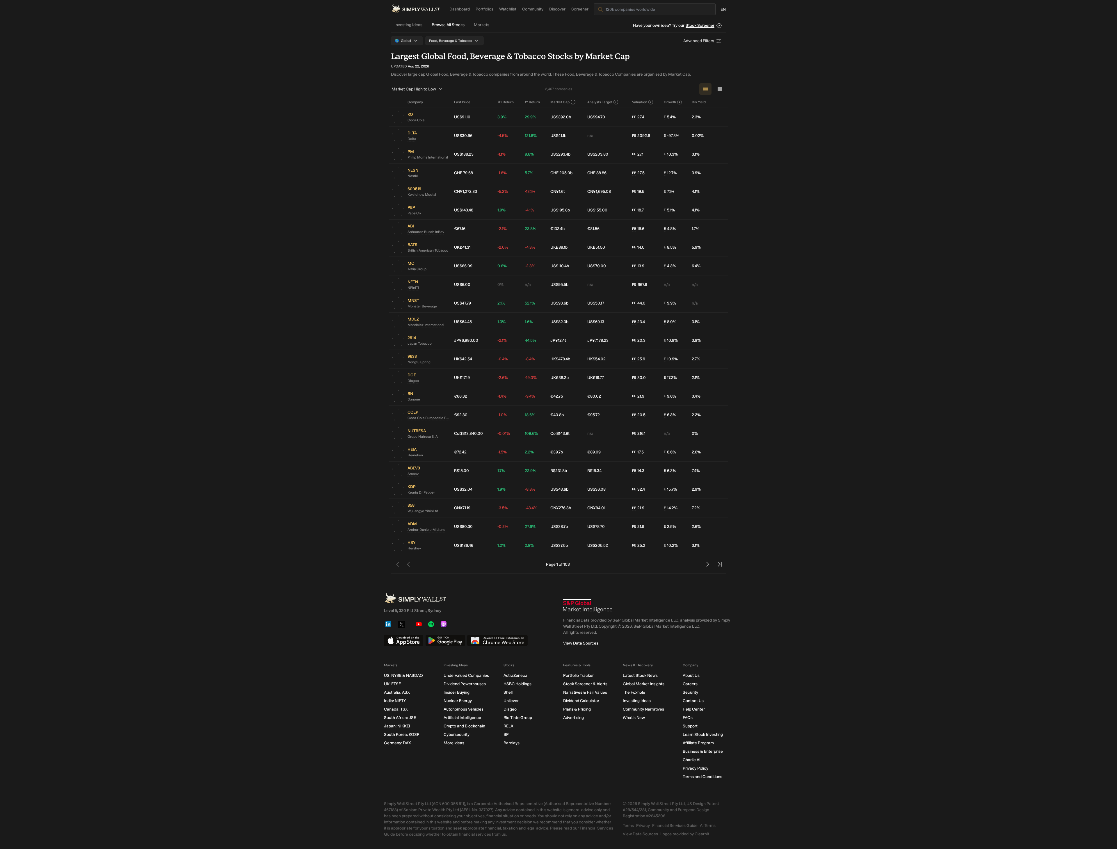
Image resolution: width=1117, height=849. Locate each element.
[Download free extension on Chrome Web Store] (497, 640)
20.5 (638, 414)
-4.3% (530, 247)
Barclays (512, 743)
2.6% (696, 452)
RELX (508, 726)
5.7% (529, 172)
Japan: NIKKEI (397, 726)
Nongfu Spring (419, 362)
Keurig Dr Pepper (421, 492)
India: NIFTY (395, 700)
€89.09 (594, 452)
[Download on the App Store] (403, 640)
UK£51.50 (596, 247)
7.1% (669, 191)
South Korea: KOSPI (402, 734)
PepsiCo (414, 213)
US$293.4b (560, 154)
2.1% (501, 303)
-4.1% (529, 210)
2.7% (696, 359)
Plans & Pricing (577, 709)
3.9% (501, 117)
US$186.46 (463, 545)
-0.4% (502, 359)
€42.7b (556, 396)
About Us (691, 675)
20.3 (638, 340)
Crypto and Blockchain (464, 726)
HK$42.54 (463, 359)
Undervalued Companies (466, 675)
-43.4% (531, 508)
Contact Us (693, 700)
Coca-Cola (416, 120)
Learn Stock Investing (703, 734)
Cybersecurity (456, 734)
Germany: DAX (397, 743)
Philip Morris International (428, 157)
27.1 (637, 154)
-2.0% (502, 247)
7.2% (696, 508)
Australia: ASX (397, 692)
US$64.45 (463, 321)
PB (634, 284)
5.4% (670, 117)
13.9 (638, 266)
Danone (414, 399)
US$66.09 (463, 266)
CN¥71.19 (462, 508)
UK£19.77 (595, 377)
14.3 (638, 470)
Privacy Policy (695, 768)
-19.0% (531, 377)
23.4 (638, 321)
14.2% (670, 508)
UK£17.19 (462, 377)
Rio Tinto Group (518, 717)
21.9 (638, 396)
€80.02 (594, 396)
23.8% (530, 228)
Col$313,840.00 (468, 433)
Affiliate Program (698, 743)
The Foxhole (634, 692)
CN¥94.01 (596, 508)
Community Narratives (643, 709)
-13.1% (530, 191)
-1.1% (501, 154)
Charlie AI (691, 759)
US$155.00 (597, 210)
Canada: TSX (396, 709)
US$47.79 (462, 303)
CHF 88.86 (596, 172)
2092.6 (641, 135)
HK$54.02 (596, 359)
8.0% (670, 321)
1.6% (529, 321)
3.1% (696, 154)
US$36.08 (596, 489)
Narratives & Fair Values (585, 692)
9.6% (529, 154)
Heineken (415, 455)
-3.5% (502, 508)
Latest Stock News (640, 675)
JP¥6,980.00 (466, 340)
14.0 (638, 247)
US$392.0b (560, 117)
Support (690, 726)
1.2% (501, 545)
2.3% (696, 117)
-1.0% (502, 414)
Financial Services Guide (675, 825)
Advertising (573, 717)
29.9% (530, 117)
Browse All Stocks (448, 24)
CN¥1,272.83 (465, 191)
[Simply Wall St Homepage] (415, 8)
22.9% (530, 470)
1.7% (695, 228)
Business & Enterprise (703, 751)
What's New (634, 717)
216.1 (638, 433)
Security (690, 692)
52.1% (530, 303)
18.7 (638, 210)
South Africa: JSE (400, 717)
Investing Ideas (408, 24)
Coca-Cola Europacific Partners (428, 418)
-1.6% (502, 172)
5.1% (669, 210)
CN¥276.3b (560, 508)
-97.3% (671, 135)
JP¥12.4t (558, 340)
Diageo (413, 381)
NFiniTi (413, 288)
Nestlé (413, 176)
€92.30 (460, 414)
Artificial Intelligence (462, 717)
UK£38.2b (559, 377)
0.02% (698, 135)
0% (500, 284)
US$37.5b (559, 545)
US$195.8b (560, 210)
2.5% (670, 526)
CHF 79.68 (463, 172)
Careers (690, 683)
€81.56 (593, 228)
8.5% (670, 247)
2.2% (696, 414)
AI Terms (708, 825)
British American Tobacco (428, 250)
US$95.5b (559, 284)
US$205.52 (597, 545)
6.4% (696, 266)
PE (634, 117)
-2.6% (502, 377)
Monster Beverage (422, 306)
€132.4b (557, 228)
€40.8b (557, 414)
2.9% (696, 489)
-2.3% (530, 266)
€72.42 (460, 452)
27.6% (530, 526)
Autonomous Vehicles (463, 709)
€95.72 (593, 414)
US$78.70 (596, 526)
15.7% (670, 489)
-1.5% (502, 452)
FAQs (688, 717)
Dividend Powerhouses (465, 683)
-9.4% (530, 396)
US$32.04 (463, 489)
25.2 (638, 545)
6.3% (670, 414)
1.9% (501, 210)
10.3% (671, 154)
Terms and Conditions (702, 776)
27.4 (638, 117)
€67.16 (459, 228)
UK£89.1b (559, 247)
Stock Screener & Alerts (585, 683)
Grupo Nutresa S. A (423, 437)
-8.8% (530, 489)
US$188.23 (464, 154)
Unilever (511, 700)
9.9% (670, 303)
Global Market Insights (643, 683)
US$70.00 (596, 266)
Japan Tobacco (420, 343)
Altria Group (417, 269)
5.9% (696, 247)
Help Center (694, 709)
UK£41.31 (462, 247)
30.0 (639, 377)
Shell (508, 692)
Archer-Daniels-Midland (426, 530)
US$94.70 (596, 117)
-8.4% (530, 359)
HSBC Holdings (517, 683)
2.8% (529, 545)
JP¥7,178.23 (598, 340)
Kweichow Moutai (422, 195)
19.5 (638, 191)
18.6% (530, 414)
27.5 (638, 172)
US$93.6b (559, 303)
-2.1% (502, 228)
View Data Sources (580, 643)
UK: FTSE (392, 683)
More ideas (454, 743)
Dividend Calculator (581, 700)
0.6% (502, 266)
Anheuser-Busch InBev (426, 232)
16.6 (638, 228)
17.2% (670, 377)
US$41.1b (558, 135)
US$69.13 (595, 321)
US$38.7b (559, 526)
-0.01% (503, 433)
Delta (412, 139)
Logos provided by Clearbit (684, 834)
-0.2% (502, 526)
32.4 (638, 489)
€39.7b (556, 452)
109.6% (531, 433)
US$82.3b (559, 321)
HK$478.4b (560, 359)
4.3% (670, 266)
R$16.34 (594, 470)
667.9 (639, 284)
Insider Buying (456, 692)
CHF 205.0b (561, 172)
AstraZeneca (515, 675)
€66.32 (460, 396)
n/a (590, 135)
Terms (628, 825)
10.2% (671, 545)
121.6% (531, 135)
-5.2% (502, 191)
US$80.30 (463, 526)
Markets (481, 24)
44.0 (638, 303)
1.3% (501, 321)
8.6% (670, 452)
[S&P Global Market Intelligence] (588, 606)
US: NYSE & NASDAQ (403, 675)
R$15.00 (461, 470)
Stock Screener (700, 25)
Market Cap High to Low (414, 89)
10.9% (671, 340)
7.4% (696, 470)
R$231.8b (558, 470)
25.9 (638, 359)
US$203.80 (597, 154)
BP (506, 734)
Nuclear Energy (458, 700)
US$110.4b (559, 266)
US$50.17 (595, 303)
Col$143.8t (560, 433)
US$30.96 (463, 135)
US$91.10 (462, 117)
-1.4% (501, 396)
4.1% (696, 191)
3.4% (696, 396)
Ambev (413, 474)
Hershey (414, 548)
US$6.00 (462, 284)
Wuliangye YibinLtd (423, 511)
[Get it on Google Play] (445, 640)
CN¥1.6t (557, 191)
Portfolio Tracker (578, 675)
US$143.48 (463, 210)
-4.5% (502, 135)
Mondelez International (426, 325)
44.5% (530, 340)
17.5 (638, 452)
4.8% (670, 228)
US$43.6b (559, 489)
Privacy (643, 825)
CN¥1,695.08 (599, 191)
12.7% (670, 172)
